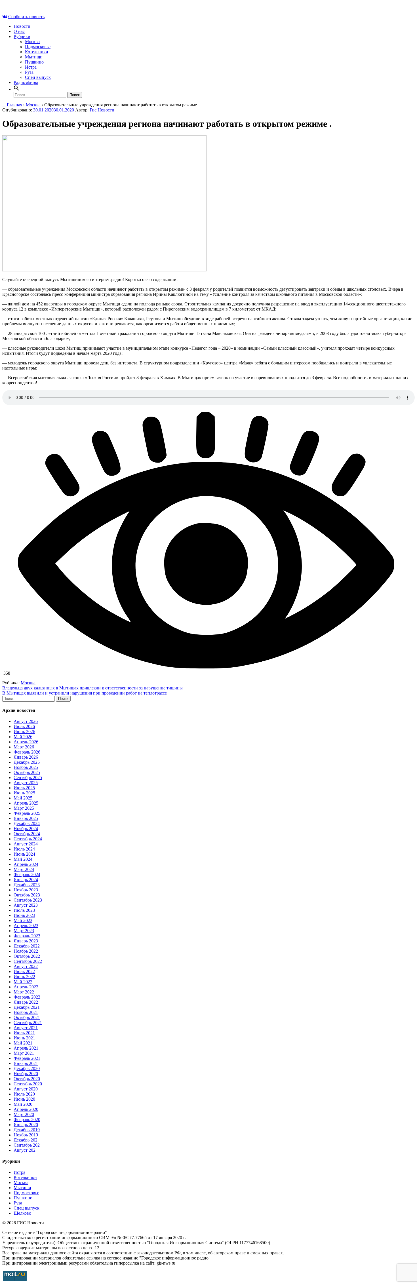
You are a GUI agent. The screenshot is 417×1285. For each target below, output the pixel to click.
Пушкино (34, 62)
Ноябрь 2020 (26, 1073)
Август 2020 (26, 1088)
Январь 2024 (26, 879)
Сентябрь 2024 (28, 838)
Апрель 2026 (26, 741)
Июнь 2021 (24, 1037)
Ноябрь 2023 (26, 889)
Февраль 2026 (27, 752)
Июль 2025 (24, 787)
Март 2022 (24, 991)
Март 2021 (24, 1053)
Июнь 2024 (24, 854)
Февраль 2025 (27, 813)
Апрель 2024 (26, 864)
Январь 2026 (26, 757)
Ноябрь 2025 (26, 767)
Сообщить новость (26, 16)
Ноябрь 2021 (26, 1012)
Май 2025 (23, 798)
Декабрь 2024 (27, 823)
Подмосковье (37, 46)
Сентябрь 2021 (28, 1022)
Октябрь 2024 (27, 833)
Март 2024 (24, 869)
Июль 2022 (24, 971)
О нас (19, 31)
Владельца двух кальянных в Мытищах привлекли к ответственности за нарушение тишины (92, 687)
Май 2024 (23, 859)
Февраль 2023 (27, 935)
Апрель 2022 (26, 986)
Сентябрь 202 (27, 1145)
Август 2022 (26, 966)
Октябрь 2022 (27, 956)
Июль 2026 (24, 726)
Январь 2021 (26, 1063)
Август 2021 (26, 1027)
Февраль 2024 (27, 874)
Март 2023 (24, 930)
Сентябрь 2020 (28, 1083)
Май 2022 (23, 981)
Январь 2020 (26, 1124)
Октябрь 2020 (27, 1078)
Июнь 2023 (24, 915)
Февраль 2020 (27, 1119)
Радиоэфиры (26, 82)
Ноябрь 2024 (26, 828)
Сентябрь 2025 (28, 777)
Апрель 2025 (26, 803)
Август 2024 (26, 843)
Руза (29, 72)
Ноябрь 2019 (26, 1134)
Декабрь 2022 (27, 946)
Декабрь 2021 (27, 1007)
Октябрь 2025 (27, 772)
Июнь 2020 (24, 1099)
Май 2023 (23, 920)
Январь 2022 (26, 1002)
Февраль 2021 (27, 1058)
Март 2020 (24, 1114)
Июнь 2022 (24, 976)
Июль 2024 (24, 849)
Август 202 (24, 1150)
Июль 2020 (24, 1094)
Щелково (22, 1213)
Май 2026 (23, 736)
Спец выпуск (38, 77)
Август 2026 (26, 721)
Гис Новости (102, 109)
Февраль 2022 (27, 997)
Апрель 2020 (26, 1109)
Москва (32, 41)
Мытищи (34, 56)
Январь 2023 (26, 940)
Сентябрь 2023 (28, 900)
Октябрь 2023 (27, 894)
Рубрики (22, 36)
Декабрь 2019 (27, 1129)
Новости (22, 26)
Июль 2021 (24, 1032)
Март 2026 (24, 746)
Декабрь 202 (25, 1140)
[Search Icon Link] (16, 89)
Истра (31, 67)
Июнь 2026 (24, 731)
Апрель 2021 (26, 1048)
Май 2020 (23, 1104)
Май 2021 (23, 1043)
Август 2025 (26, 782)
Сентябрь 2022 (28, 961)
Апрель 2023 (26, 925)
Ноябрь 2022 (26, 951)
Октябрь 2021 (27, 1017)
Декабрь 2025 (27, 762)
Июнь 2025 (24, 792)
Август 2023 (26, 905)
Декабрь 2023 (27, 884)
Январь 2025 (26, 818)
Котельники (36, 51)
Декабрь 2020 (27, 1068)
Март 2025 (24, 808)
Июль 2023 (24, 910)
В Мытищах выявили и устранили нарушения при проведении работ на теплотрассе (84, 693)
